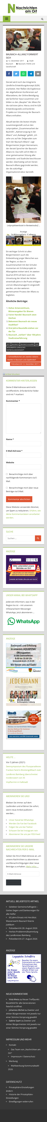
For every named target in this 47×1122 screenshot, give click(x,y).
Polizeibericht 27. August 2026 (23, 938)
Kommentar (13, 401)
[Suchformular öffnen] (42, 19)
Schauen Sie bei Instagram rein (23, 830)
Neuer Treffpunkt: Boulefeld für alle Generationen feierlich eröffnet (23, 1003)
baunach (15, 344)
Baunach (22, 64)
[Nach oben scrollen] (43, 1118)
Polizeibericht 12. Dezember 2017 (24, 364)
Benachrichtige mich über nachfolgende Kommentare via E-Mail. (21, 478)
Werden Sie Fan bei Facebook (23, 823)
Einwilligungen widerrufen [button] (21, 1101)
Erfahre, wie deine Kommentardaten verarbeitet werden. (23, 514)
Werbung (13, 1061)
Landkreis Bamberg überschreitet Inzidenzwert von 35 (22, 776)
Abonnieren (13, 882)
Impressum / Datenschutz (23, 1056)
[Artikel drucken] (4, 374)
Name (10, 439)
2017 (8, 344)
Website (10, 462)
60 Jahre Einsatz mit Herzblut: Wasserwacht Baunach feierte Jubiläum (21, 921)
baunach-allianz (27, 344)
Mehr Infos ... (32, 866)
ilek (37, 344)
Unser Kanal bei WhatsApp (21, 820)
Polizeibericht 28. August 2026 (23, 928)
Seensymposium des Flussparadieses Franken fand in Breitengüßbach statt (23, 768)
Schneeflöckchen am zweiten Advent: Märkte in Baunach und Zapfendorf (22, 358)
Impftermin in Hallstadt (17, 782)
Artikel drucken (12, 374)
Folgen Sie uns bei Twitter (21, 827)
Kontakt (12, 1045)
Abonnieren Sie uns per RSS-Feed (24, 834)
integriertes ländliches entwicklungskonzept (16, 348)
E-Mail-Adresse (14, 450)
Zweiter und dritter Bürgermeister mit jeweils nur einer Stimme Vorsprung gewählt (23, 1014)
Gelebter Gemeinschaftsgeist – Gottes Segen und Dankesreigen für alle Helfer (22, 910)
